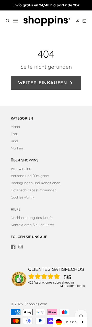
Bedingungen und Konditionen (35, 183)
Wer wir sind (21, 168)
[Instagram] (20, 246)
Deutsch (70, 322)
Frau (14, 134)
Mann (15, 126)
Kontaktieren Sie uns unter (32, 225)
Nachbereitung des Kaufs (31, 217)
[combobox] (70, 322)
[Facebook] (13, 246)
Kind (14, 141)
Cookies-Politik (22, 197)
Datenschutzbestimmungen (33, 190)
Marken (17, 148)
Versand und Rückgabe (30, 175)
